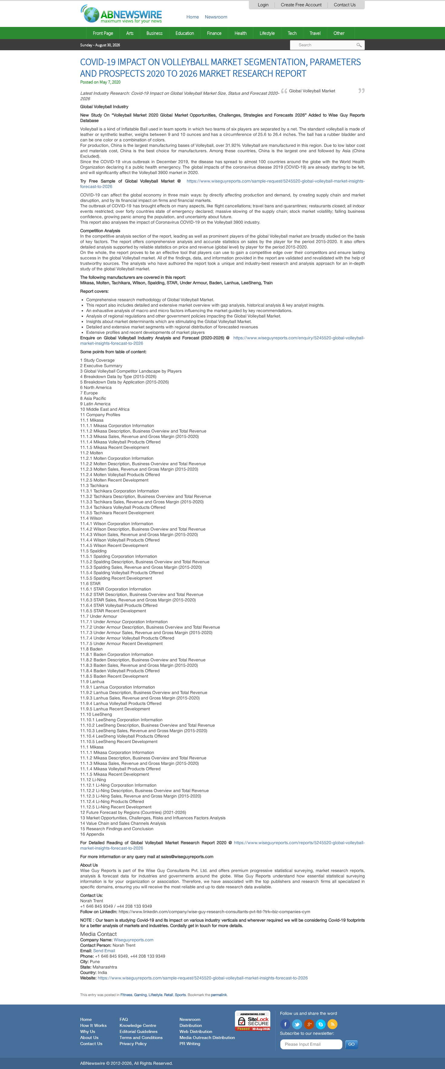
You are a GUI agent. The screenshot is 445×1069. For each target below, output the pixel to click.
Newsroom (216, 16)
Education (185, 33)
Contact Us (345, 5)
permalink (219, 995)
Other (339, 33)
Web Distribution (196, 1032)
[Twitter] (297, 1025)
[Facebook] (285, 1025)
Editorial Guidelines (138, 1032)
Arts (130, 33)
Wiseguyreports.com (133, 939)
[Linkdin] (309, 1025)
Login (263, 5)
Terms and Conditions (141, 1038)
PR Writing (190, 1044)
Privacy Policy (133, 1044)
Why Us (87, 1032)
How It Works (93, 1026)
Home (192, 16)
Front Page (103, 33)
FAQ (124, 1020)
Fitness (126, 995)
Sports (180, 995)
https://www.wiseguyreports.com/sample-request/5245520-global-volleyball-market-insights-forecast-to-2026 (203, 977)
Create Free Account (301, 5)
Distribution (191, 1026)
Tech (292, 33)
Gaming (140, 995)
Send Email (104, 950)
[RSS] (332, 1025)
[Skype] (320, 1025)
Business (155, 33)
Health (241, 33)
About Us (89, 1038)
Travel (315, 33)
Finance (214, 33)
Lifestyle (267, 33)
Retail (168, 995)
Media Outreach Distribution (207, 1038)
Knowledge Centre (138, 1026)
